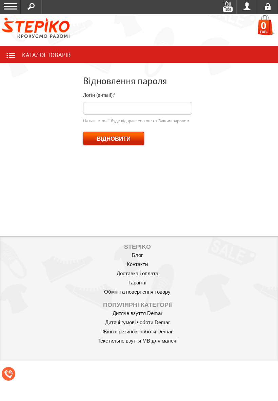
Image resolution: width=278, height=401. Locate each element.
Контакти (137, 264)
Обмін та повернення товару (137, 292)
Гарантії (137, 282)
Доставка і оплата (137, 273)
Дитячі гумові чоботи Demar (137, 322)
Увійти (247, 7)
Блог (137, 255)
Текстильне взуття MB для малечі (137, 341)
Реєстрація (267, 7)
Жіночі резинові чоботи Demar (137, 331)
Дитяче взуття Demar (137, 313)
